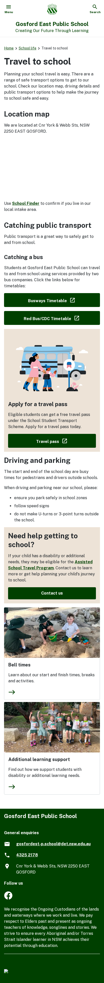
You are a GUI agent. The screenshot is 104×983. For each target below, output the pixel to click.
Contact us (52, 593)
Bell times (19, 664)
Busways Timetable (64, 299)
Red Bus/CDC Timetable (62, 317)
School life (27, 48)
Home (9, 48)
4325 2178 (27, 855)
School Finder (25, 203)
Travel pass (66, 440)
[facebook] (8, 898)
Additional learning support (39, 759)
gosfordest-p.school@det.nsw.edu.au (53, 843)
